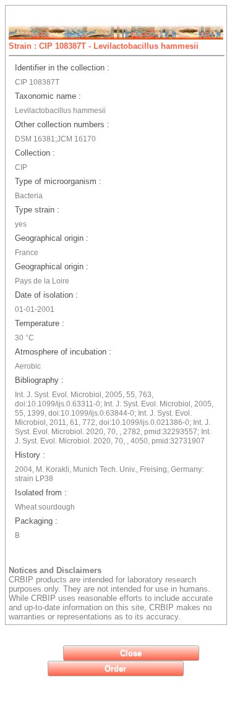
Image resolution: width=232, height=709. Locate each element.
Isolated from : (41, 492)
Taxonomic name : (48, 96)
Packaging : (36, 521)
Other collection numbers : (62, 124)
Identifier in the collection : (62, 67)
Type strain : (37, 209)
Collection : (35, 152)
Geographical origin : (51, 238)
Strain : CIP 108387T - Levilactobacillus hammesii (104, 46)
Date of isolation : (46, 295)
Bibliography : (39, 380)
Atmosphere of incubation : (63, 351)
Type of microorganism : (58, 181)
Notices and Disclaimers (55, 570)
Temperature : (39, 323)
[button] (131, 653)
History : (30, 454)
